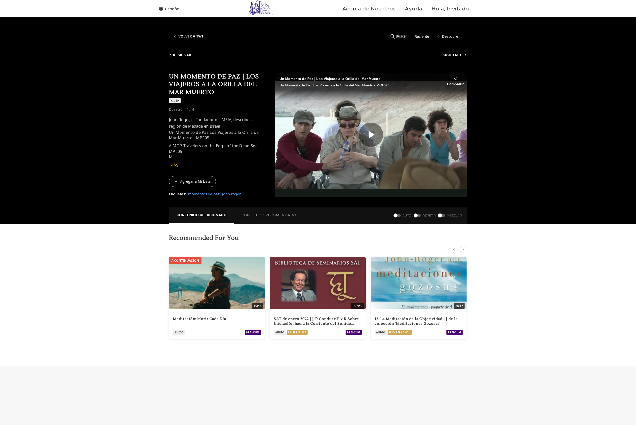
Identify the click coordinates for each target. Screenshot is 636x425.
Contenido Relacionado (201, 215)
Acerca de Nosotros (369, 9)
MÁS (174, 165)
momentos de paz (204, 193)
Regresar (182, 55)
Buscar (401, 36)
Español (173, 8)
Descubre (450, 36)
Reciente (422, 36)
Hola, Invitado (450, 9)
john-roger (231, 193)
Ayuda (413, 9)
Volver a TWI (190, 36)
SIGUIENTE (452, 55)
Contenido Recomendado (268, 215)
